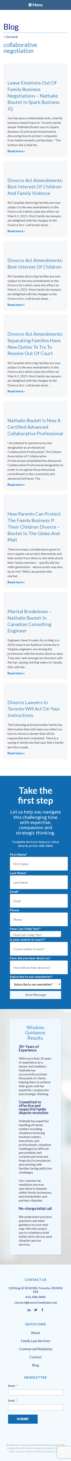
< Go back (11, 37)
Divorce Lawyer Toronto (21, 1451)
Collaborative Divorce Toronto (48, 1448)
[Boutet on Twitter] (37, 1310)
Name (13, 1385)
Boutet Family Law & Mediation (29, 1445)
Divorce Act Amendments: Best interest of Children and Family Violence (35, 186)
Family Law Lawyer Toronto (48, 1451)
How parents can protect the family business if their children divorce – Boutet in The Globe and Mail (34, 526)
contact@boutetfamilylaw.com (35, 1302)
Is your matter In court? (28, 939)
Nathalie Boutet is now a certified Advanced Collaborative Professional (35, 426)
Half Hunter (26, 1448)
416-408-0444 (35, 1297)
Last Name (18, 873)
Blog (35, 1365)
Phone (14, 910)
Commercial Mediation (35, 1349)
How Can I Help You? (25, 928)
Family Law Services (35, 1341)
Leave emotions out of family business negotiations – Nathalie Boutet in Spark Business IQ (33, 95)
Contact (35, 1357)
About (35, 1333)
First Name (18, 854)
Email (14, 891)
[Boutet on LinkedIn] (31, 1310)
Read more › (16, 151)
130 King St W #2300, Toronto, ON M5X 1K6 (35, 1289)
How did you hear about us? (30, 958)
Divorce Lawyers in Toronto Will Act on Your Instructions (33, 708)
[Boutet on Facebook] (42, 1310)
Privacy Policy (53, 1445)
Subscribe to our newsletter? (31, 976)
